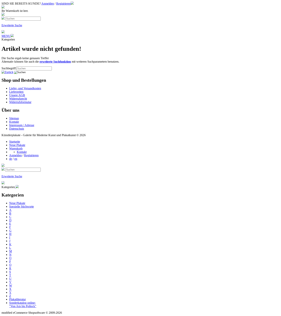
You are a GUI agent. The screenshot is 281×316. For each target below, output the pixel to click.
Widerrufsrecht (18, 98)
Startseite (14, 141)
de (10, 158)
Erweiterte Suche (12, 25)
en (15, 158)
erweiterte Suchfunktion (55, 61)
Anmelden (47, 3)
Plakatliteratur (17, 299)
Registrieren (63, 3)
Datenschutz (16, 128)
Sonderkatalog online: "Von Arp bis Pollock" (22, 304)
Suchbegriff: (9, 68)
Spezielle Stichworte (21, 206)
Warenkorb (16, 148)
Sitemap (14, 118)
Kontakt (14, 121)
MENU (6, 36)
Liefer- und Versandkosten (25, 88)
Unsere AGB (17, 95)
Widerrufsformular (20, 102)
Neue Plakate (17, 145)
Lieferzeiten (16, 91)
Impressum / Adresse (21, 125)
